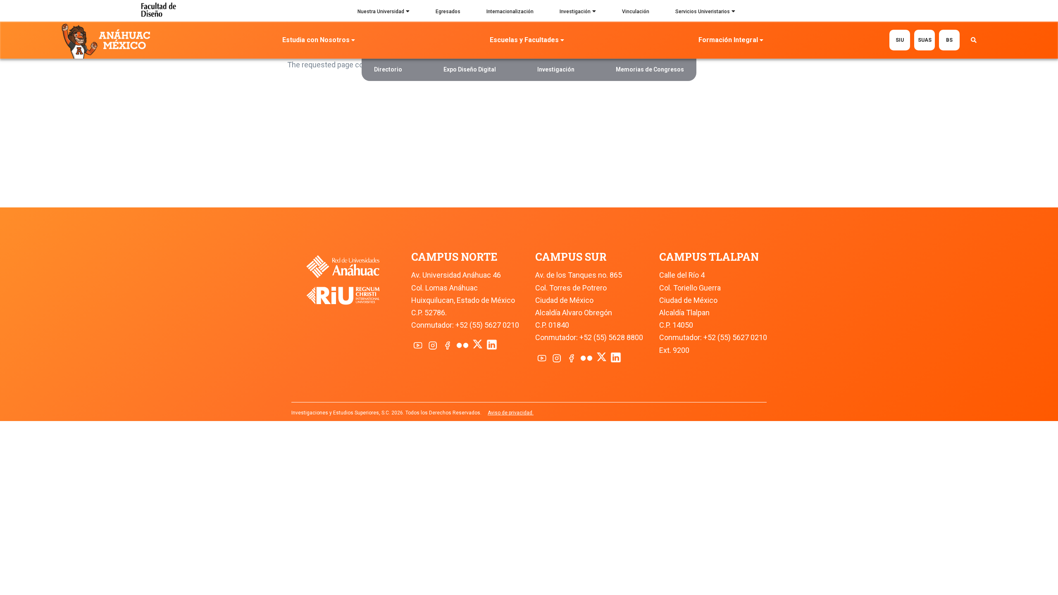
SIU (900, 40)
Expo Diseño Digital (469, 69)
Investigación (575, 11)
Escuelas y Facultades (524, 40)
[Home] (107, 40)
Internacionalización (510, 11)
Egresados (448, 11)
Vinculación (635, 11)
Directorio (388, 69)
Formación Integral (728, 40)
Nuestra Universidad (380, 11)
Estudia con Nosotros (316, 40)
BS (949, 40)
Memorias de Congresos (650, 69)
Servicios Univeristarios (702, 11)
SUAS (925, 40)
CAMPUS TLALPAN (709, 257)
